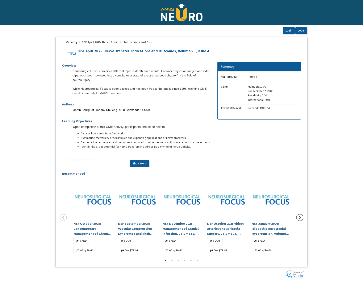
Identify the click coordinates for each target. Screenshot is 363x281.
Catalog (71, 42)
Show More (140, 163)
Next (299, 217)
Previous (63, 217)
